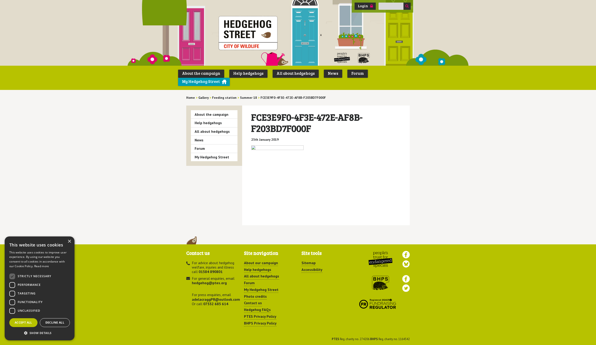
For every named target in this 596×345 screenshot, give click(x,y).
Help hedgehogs (248, 73)
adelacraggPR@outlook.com (216, 299)
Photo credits (255, 296)
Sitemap (308, 262)
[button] (39, 333)
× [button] (69, 241)
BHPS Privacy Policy (260, 323)
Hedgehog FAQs (257, 309)
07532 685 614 (215, 303)
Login (363, 5)
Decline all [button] (54, 323)
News (333, 73)
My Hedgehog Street (201, 81)
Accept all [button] (23, 323)
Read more (41, 266)
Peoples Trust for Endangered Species (342, 58)
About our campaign (261, 262)
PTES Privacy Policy (260, 316)
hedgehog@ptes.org (209, 282)
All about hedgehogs (296, 73)
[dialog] (39, 288)
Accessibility (311, 269)
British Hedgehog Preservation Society (364, 58)
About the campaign (201, 73)
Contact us (253, 303)
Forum (357, 73)
